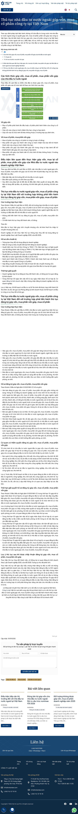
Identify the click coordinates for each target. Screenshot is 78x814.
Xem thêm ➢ (6, 725)
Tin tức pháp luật (71, 3)
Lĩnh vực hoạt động (42, 3)
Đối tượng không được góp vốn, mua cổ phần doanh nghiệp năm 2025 (64, 698)
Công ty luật (6, 590)
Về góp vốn (8, 57)
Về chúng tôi (29, 3)
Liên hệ (7, 9)
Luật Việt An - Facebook (65, 804)
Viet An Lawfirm (65, 10)
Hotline (3, 810)
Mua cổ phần (21, 679)
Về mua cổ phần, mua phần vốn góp (15, 59)
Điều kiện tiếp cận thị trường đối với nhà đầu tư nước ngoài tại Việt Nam (12, 698)
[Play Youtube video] (29, 618)
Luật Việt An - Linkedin (76, 804)
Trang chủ (19, 3)
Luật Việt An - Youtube (70, 804)
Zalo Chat (12, 810)
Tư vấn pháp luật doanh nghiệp (64, 707)
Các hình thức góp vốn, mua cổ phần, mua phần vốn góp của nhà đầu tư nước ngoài (27, 54)
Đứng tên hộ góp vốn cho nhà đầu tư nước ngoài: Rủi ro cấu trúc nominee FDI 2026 (38, 700)
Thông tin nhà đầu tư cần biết (10, 707)
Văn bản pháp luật (57, 3)
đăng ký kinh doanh (13, 281)
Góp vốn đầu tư (11, 679)
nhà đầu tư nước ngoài (34, 679)
